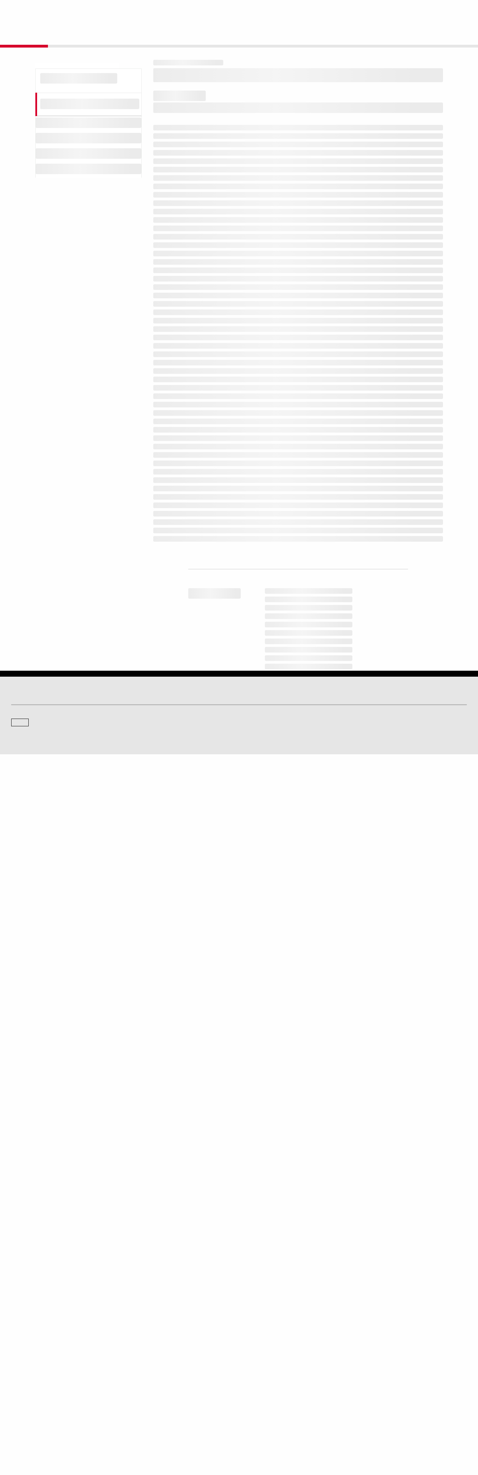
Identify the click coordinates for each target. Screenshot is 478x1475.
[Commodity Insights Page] (243, 1273)
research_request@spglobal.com (268, 1155)
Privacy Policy (276, 1436)
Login (458, 11)
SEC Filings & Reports (149, 1406)
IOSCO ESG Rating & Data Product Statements (405, 1406)
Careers (369, 1376)
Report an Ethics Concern (269, 1396)
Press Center (23, 1406)
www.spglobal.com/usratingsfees (200, 1098)
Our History (22, 1386)
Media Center (141, 1330)
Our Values (21, 1376)
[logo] (30, 11)
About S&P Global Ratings (36, 1330)
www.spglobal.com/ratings (348, 1068)
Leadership (372, 1396)
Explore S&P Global (90, 11)
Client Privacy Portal (315, 1436)
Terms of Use (213, 1436)
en (389, 11)
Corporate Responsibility (385, 1386)
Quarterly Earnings (146, 1396)
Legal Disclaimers (178, 1436)
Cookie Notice (244, 1436)
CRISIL (251, 1330)
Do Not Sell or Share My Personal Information (383, 1436)
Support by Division (263, 1386)
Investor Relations (145, 1376)
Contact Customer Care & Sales (275, 1376)
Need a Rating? (443, 33)
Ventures (19, 1396)
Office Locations (260, 1406)
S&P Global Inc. (35, 1350)
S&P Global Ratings (42, 1303)
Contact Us (422, 11)
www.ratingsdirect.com (186, 1078)
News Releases (143, 1386)
